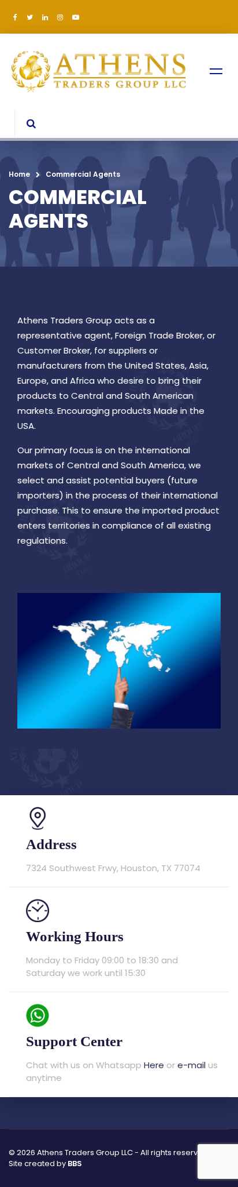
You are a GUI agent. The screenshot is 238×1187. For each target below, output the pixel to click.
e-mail (191, 1065)
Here (154, 1065)
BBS (75, 1163)
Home (19, 174)
